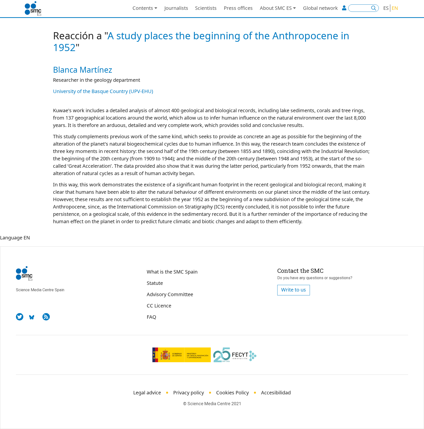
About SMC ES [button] (276, 8)
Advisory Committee (170, 294)
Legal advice (147, 392)
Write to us (293, 289)
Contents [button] (142, 8)
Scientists (206, 8)
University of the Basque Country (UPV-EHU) (103, 91)
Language (11, 237)
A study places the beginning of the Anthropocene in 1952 (201, 41)
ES (386, 8)
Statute (155, 283)
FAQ (151, 317)
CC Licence (159, 305)
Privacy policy (188, 392)
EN (395, 8)
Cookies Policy (232, 392)
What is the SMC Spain (172, 271)
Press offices (238, 8)
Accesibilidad (276, 392)
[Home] (35, 8)
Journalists (176, 8)
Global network (320, 8)
